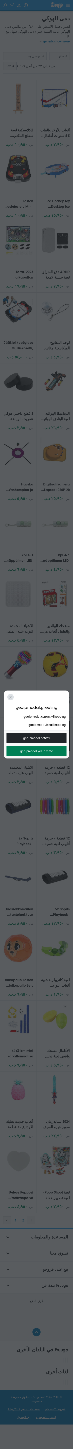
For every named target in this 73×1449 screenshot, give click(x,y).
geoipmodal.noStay (36, 738)
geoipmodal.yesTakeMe (36, 751)
